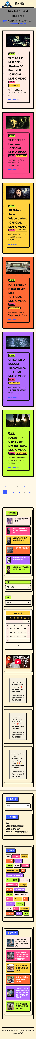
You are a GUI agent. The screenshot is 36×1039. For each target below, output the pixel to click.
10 (7, 629)
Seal (8, 856)
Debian (9, 866)
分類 (8, 582)
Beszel (24, 856)
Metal (9, 908)
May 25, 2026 (16, 700)
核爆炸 (4, 21)
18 (11, 632)
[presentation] (18, 42)
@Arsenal (15, 684)
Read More (13, 100)
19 (14, 632)
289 (29, 492)
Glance (9, 894)
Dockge (23, 885)
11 (11, 629)
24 (7, 636)
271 (30, 486)
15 (25, 629)
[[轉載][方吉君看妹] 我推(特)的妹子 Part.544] (9, 560)
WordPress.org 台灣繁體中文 (17, 832)
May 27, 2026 (16, 737)
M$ (23, 870)
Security (20, 904)
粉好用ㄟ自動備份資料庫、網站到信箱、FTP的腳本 (20, 530)
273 (12, 492)
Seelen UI (10, 904)
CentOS (18, 899)
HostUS (9, 861)
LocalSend (24, 880)
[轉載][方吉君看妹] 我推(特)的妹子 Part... (21, 539)
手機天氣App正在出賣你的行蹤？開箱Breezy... (21, 568)
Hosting (18, 861)
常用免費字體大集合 (22, 548)
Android (25, 866)
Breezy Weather (20, 894)
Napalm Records (12, 870)
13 (18, 629)
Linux (17, 866)
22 (25, 632)
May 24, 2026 (16, 776)
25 (11, 636)
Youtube (22, 24)
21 (21, 632)
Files (26, 913)
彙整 (8, 597)
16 (28, 629)
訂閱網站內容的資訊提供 (15, 826)
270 (23, 486)
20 (18, 632)
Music (19, 913)
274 (18, 492)
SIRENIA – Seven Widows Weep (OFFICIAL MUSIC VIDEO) (17, 218)
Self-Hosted (19, 889)
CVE (15, 908)
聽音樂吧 (11, 53)
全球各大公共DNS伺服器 (21, 520)
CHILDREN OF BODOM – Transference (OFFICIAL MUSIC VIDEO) (17, 368)
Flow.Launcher (12, 885)
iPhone (9, 889)
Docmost (10, 913)
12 (14, 629)
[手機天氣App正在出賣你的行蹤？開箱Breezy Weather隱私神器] (8, 569)
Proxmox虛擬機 (12, 880)
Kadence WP (18, 1033)
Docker (16, 856)
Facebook (14, 24)
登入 (7, 823)
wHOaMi (11, 82)
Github (9, 899)
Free (25, 899)
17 (7, 632)
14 (21, 629)
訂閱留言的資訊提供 (13, 829)
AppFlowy (24, 908)
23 (28, 632)
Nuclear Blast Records (14, 875)
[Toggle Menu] (31, 4)
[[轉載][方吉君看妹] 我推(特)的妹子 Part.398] (9, 540)
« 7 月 (17, 645)
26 (14, 636)
